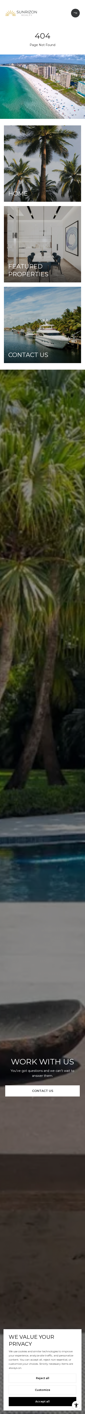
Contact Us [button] (42, 1091)
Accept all (42, 1401)
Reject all (42, 1378)
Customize (42, 1390)
